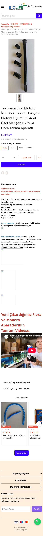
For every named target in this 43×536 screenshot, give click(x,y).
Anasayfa (5, 24)
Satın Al (21, 164)
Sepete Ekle (26, 157)
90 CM (29, 148)
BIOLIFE (14, 24)
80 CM (21, 148)
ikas (26, 530)
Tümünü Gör (21, 453)
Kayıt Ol (37, 509)
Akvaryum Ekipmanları (10, 26)
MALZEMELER (26, 24)
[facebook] (2, 172)
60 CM (5, 148)
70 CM (13, 148)
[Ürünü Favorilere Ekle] (39, 157)
